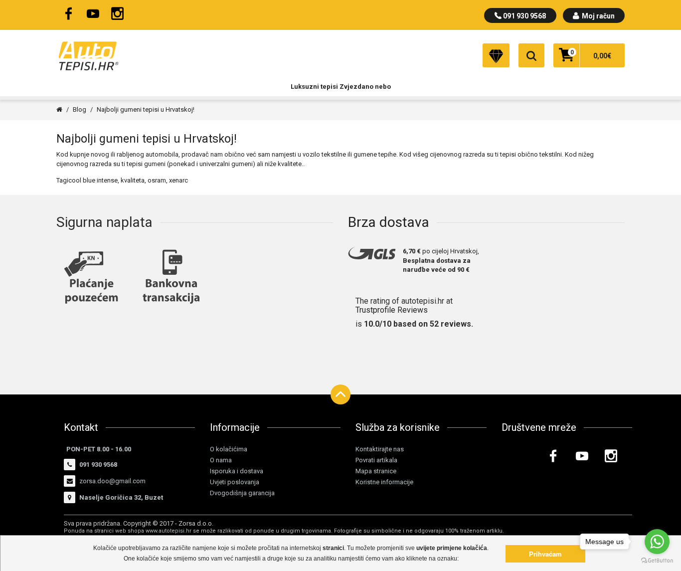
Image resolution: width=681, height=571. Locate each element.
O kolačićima (228, 449)
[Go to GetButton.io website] (657, 561)
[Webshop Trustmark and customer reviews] (455, 54)
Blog (79, 109)
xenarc (178, 180)
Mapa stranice (375, 471)
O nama (221, 460)
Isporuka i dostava (236, 471)
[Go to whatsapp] (657, 541)
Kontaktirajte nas (379, 449)
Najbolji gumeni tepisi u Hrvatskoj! (145, 109)
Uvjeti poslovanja (234, 482)
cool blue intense (93, 180)
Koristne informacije (384, 482)
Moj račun (597, 16)
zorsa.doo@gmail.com (112, 481)
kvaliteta (133, 180)
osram (157, 180)
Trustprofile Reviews (391, 310)
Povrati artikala (376, 460)
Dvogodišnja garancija (242, 493)
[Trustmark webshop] (594, 493)
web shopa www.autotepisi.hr (153, 531)
